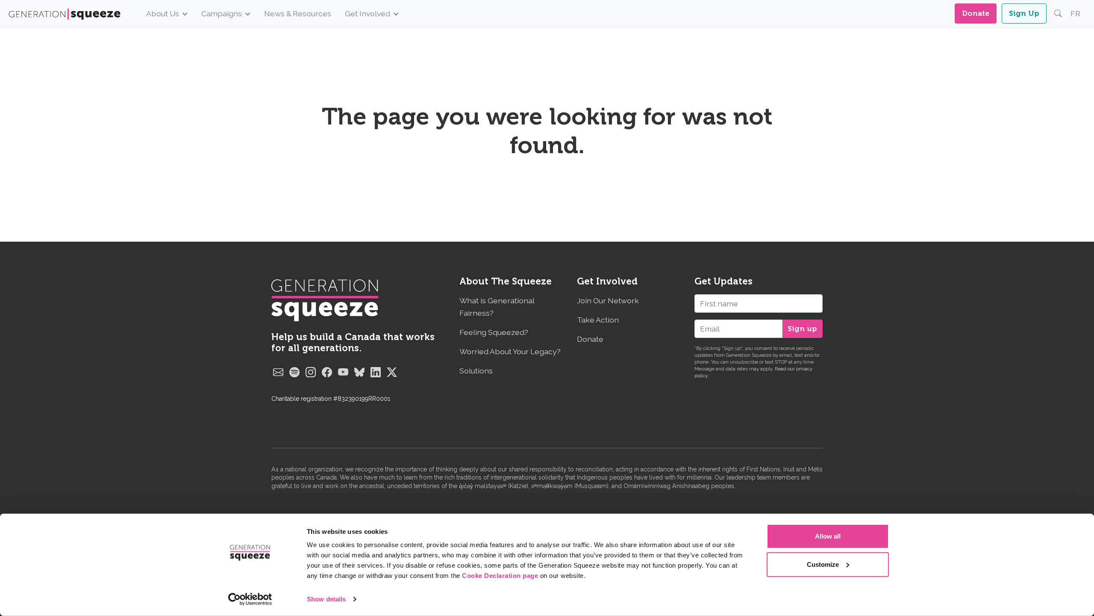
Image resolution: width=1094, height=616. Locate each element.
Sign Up (1024, 13)
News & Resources (297, 13)
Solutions (476, 370)
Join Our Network (608, 300)
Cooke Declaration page (500, 575)
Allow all (828, 536)
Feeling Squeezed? (493, 332)
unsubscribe (744, 362)
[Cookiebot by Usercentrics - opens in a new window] (250, 599)
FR (1075, 13)
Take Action (598, 319)
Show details (326, 599)
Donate (975, 13)
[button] (1058, 13)
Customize (823, 564)
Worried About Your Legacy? (510, 351)
